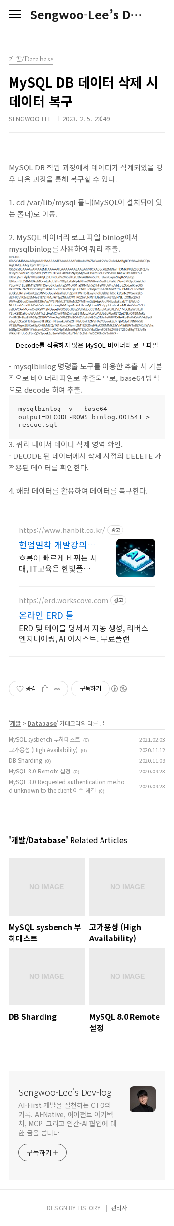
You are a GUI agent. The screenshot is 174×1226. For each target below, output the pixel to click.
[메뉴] (15, 14)
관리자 (119, 1207)
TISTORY (89, 1207)
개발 (15, 723)
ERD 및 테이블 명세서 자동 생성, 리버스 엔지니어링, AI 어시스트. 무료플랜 (83, 633)
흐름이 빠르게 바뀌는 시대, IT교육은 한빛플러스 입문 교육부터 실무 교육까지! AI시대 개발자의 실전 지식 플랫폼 (58, 563)
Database (42, 723)
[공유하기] (45, 688)
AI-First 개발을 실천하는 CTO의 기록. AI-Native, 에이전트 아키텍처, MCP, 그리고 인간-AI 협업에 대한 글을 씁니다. (67, 1118)
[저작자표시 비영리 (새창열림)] (118, 689)
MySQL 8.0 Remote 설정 (40, 771)
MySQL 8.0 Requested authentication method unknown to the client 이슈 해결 (67, 785)
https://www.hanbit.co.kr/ (62, 530)
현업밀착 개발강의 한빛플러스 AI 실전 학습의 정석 (53, 544)
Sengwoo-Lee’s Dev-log (87, 14)
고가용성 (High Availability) (43, 749)
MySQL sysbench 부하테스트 (44, 739)
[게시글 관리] (57, 688)
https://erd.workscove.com (63, 600)
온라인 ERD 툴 (46, 615)
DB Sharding (25, 760)
